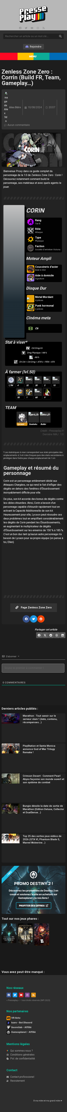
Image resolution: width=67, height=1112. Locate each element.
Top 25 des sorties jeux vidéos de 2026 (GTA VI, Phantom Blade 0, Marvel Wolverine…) (42, 839)
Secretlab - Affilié (21, 1027)
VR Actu (15, 1017)
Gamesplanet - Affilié (23, 1032)
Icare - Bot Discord (21, 1022)
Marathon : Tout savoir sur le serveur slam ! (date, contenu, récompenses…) (40, 719)
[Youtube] (32, 28)
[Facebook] (20, 28)
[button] (26, 619)
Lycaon (36, 514)
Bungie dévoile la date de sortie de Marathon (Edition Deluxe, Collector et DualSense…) (43, 809)
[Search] (60, 36)
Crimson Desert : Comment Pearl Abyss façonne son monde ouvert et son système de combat (43, 779)
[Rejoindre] (33, 46)
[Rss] (44, 28)
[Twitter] (26, 28)
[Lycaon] (22, 419)
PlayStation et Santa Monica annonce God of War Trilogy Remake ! (39, 749)
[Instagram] (38, 28)
